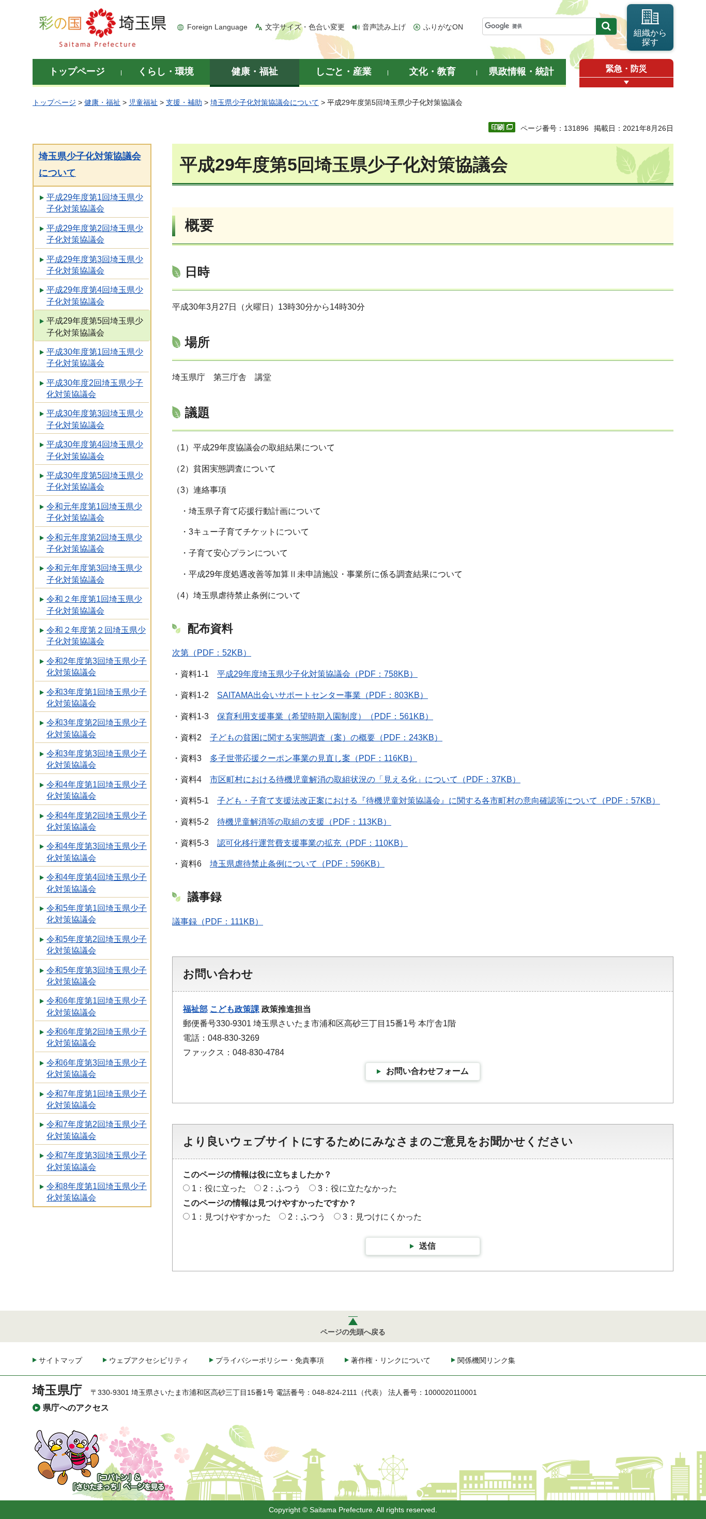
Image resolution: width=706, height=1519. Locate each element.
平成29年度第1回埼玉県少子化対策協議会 (95, 203)
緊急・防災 (626, 68)
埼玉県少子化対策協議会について (264, 102)
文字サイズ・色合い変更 (305, 27)
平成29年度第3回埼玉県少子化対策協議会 (95, 265)
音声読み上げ (384, 27)
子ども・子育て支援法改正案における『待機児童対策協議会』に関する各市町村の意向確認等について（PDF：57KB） (438, 800)
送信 (427, 1245)
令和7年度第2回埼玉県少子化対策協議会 (97, 1130)
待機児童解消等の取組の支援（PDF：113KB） (304, 821)
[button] (626, 82)
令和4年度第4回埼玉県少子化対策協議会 (97, 883)
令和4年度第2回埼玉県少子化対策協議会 (97, 821)
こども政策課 (234, 1009)
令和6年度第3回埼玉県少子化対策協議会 (97, 1068)
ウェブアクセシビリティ (149, 1360)
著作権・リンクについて (391, 1360)
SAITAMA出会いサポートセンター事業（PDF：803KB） (322, 695)
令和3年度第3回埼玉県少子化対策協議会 (97, 759)
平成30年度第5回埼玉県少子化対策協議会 (95, 481)
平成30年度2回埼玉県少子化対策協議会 (95, 388)
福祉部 (195, 1009)
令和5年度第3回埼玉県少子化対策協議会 (97, 976)
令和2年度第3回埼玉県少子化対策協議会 (97, 667)
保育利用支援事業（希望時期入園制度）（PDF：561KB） (325, 716)
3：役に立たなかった (357, 1188)
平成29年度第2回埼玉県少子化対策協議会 (95, 234)
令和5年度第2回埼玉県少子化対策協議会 (97, 945)
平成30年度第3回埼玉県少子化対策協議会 (95, 419)
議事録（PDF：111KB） (217, 921)
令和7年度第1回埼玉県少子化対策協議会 (97, 1099)
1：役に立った (219, 1188)
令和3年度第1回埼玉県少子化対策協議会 (97, 698)
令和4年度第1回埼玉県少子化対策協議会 (97, 790)
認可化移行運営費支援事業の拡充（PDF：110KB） (312, 843)
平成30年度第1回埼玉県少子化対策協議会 (95, 357)
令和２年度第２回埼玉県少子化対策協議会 (96, 636)
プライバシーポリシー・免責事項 (270, 1360)
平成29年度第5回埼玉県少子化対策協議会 (95, 326)
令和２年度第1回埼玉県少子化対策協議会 (94, 605)
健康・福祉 (102, 102)
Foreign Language (217, 27)
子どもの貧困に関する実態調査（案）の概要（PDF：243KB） (326, 737)
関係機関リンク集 (486, 1360)
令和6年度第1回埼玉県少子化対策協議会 (97, 1006)
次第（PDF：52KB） (211, 652)
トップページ (54, 102)
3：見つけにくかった (382, 1216)
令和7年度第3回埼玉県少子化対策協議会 (97, 1161)
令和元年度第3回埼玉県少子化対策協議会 (94, 574)
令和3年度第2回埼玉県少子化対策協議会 (97, 728)
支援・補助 (184, 102)
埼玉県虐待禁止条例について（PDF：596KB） (297, 863)
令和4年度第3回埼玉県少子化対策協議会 (97, 852)
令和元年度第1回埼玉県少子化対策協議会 (94, 512)
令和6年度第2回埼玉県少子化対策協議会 (97, 1037)
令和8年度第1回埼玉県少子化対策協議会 (97, 1192)
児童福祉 (143, 102)
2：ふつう (282, 1188)
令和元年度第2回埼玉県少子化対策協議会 (94, 543)
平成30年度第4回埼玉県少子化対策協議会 (95, 450)
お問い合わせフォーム (427, 1071)
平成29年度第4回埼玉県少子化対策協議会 (95, 295)
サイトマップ (60, 1360)
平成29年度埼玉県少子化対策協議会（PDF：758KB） (317, 674)
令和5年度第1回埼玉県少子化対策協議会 (97, 914)
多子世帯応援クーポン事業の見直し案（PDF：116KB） (313, 758)
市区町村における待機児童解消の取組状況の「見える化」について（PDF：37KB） (365, 779)
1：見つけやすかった (231, 1216)
